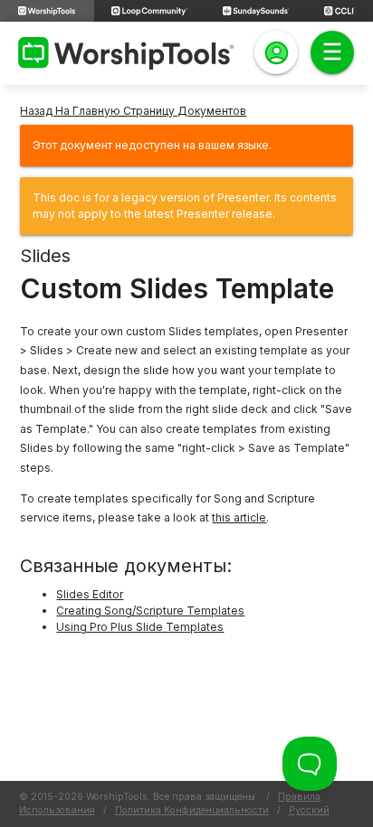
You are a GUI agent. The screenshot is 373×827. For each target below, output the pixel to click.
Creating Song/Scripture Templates (150, 610)
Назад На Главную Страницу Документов (133, 110)
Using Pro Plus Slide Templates (140, 627)
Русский (309, 810)
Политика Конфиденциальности (192, 810)
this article (239, 517)
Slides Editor (89, 594)
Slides (45, 256)
